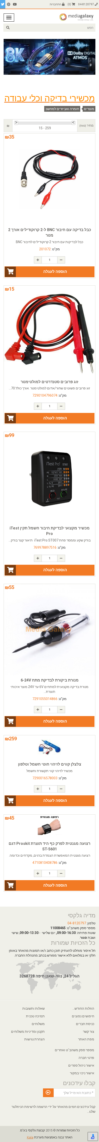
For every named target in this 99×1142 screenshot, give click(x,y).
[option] (49, 57)
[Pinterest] (8, 4)
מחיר (86, 125)
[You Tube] (15, 4)
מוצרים (89, 109)
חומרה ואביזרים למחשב (62, 109)
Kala (30, 1137)
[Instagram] (2, 4)
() (70, 4)
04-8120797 (86, 4)
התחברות (56, 4)
